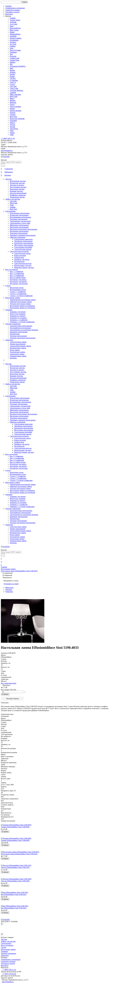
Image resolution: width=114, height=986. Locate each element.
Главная (8, 6)
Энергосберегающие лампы (20, 346)
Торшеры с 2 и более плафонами (22, 322)
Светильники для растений (20, 221)
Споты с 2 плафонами (18, 294)
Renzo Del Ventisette (17, 119)
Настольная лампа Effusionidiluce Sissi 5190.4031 (19, 854)
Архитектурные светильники (21, 326)
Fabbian (12, 46)
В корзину (5, 694)
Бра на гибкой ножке (18, 278)
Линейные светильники (23, 241)
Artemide (13, 22)
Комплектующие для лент (24, 267)
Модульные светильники (23, 245)
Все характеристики (8, 683)
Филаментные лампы (18, 348)
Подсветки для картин (18, 282)
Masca (12, 98)
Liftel (12, 205)
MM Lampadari (15, 94)
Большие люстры (16, 191)
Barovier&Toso (15, 28)
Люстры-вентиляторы (18, 193)
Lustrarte (13, 92)
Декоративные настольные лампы (23, 300)
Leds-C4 (13, 82)
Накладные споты (16, 288)
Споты (7, 286)
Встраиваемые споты (18, 290)
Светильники (10, 211)
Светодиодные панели (22, 249)
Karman (12, 72)
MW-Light (13, 96)
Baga (11, 26)
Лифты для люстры (12, 199)
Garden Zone (14, 60)
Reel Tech (13, 117)
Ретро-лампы (15, 350)
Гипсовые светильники (18, 219)
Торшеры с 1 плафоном (18, 320)
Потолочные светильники (20, 213)
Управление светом (17, 197)
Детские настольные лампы (20, 304)
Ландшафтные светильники (20, 328)
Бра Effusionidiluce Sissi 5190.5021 (13, 894)
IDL (11, 64)
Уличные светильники (18, 336)
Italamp (12, 70)
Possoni (12, 113)
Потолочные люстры (18, 181)
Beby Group (14, 30)
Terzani (12, 127)
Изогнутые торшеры (17, 314)
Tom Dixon (14, 129)
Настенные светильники (19, 231)
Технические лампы (17, 352)
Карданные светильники (23, 243)
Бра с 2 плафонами (17, 273)
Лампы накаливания (17, 344)
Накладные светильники (19, 227)
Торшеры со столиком (18, 318)
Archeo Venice (15, 20)
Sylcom (12, 125)
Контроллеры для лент (22, 265)
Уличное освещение (12, 324)
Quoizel (12, 115)
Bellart (12, 32)
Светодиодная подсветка (19, 251)
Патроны (13, 358)
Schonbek (13, 121)
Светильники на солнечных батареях (24, 330)
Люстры (8, 179)
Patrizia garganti (15, 110)
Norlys (12, 104)
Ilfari (11, 68)
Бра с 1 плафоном (16, 271)
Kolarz (12, 76)
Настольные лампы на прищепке (22, 306)
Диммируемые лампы (18, 356)
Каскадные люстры (17, 189)
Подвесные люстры (17, 183)
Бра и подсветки (11, 269)
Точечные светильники (18, 233)
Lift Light (13, 86)
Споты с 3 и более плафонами (21, 296)
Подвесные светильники (19, 215)
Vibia (12, 131)
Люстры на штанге (17, 185)
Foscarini (13, 56)
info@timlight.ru (7, 150)
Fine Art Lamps (15, 50)
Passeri (12, 108)
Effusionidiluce (15, 34)
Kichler (12, 74)
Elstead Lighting (15, 38)
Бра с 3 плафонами (17, 275)
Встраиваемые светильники (20, 217)
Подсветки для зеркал (18, 280)
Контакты (9, 14)
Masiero (12, 100)
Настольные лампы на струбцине (22, 308)
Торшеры (8, 310)
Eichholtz (13, 36)
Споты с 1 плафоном (18, 292)
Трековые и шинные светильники (23, 235)
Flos (11, 54)
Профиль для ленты (21, 259)
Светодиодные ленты (22, 253)
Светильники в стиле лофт (20, 223)
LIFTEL (13, 78)
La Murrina (14, 80)
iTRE (12, 135)
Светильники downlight (23, 247)
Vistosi (12, 133)
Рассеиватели (19, 261)
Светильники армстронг (23, 239)
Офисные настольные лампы (21, 302)
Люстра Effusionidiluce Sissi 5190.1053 (15, 867)
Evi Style (13, 44)
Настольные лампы (12, 298)
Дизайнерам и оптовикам (15, 8)
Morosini (13, 102)
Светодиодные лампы (18, 342)
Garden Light (14, 58)
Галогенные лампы (17, 354)
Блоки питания (20, 255)
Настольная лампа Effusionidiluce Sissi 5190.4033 (19, 571)
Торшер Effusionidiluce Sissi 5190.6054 (15, 827)
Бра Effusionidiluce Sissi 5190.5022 (13, 908)
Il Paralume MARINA (18, 66)
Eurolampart (14, 40)
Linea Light (14, 88)
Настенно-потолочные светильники (23, 229)
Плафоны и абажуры (18, 195)
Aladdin (12, 18)
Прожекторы (15, 334)
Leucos (12, 84)
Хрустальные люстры (18, 187)
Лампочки (9, 340)
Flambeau (13, 52)
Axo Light (13, 24)
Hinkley (12, 62)
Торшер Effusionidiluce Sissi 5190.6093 (15, 840)
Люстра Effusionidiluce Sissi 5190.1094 (15, 881)
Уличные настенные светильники (22, 338)
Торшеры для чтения (17, 312)
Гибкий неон (19, 257)
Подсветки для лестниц (19, 284)
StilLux (12, 123)
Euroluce (13, 42)
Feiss (11, 48)
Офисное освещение (17, 237)
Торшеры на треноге (17, 316)
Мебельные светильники (19, 225)
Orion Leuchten (15, 106)
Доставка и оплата (12, 12)
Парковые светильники (19, 332)
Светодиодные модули (23, 263)
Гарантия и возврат (12, 10)
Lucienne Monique (16, 90)
